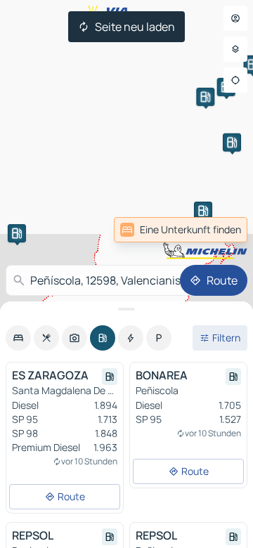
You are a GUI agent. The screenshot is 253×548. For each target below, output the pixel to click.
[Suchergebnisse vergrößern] (126, 309)
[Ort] (235, 80)
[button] (17, 233)
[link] (216, 229)
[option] (18, 338)
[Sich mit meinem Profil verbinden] (235, 18)
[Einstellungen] (235, 49)
